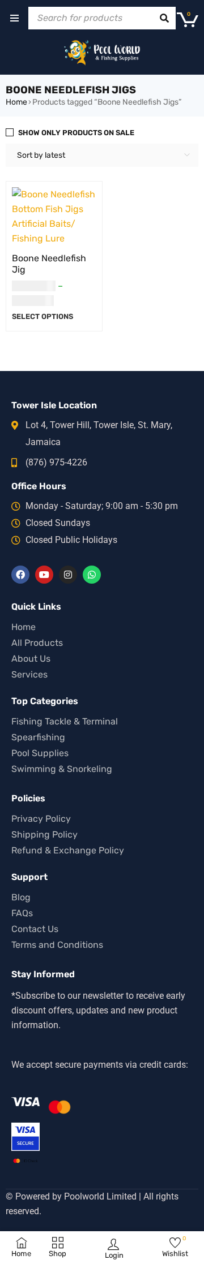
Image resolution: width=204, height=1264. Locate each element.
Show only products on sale (76, 132)
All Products (37, 642)
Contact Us (34, 929)
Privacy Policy (41, 818)
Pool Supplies (40, 753)
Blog (21, 897)
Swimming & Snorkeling (61, 768)
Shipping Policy (44, 834)
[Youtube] (44, 575)
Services (29, 674)
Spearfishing (38, 737)
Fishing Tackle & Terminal (64, 721)
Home (16, 102)
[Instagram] (68, 575)
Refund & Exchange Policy (67, 850)
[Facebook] (20, 575)
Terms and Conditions (57, 944)
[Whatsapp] (92, 575)
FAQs (22, 913)
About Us (30, 658)
